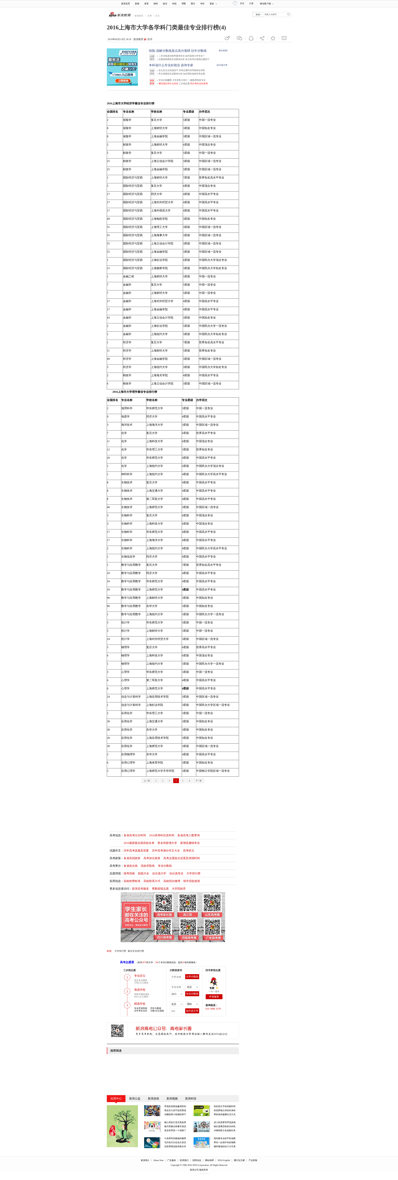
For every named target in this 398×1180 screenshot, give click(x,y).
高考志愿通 (127, 962)
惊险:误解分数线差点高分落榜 (169, 50)
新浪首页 (125, 3)
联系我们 (184, 1160)
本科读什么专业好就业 (164, 65)
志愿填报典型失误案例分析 (172, 59)
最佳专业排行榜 (136, 951)
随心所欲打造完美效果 (175, 1122)
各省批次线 (131, 865)
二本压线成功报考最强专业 (172, 56)
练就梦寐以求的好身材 (225, 1110)
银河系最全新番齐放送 (175, 1126)
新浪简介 (145, 1160)
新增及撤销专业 (190, 843)
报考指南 (129, 873)
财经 (156, 3)
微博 (149, 39)
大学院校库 (179, 888)
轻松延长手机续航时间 (225, 1106)
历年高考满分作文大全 (166, 850)
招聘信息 (196, 1160)
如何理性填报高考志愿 (194, 74)
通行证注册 (239, 1160)
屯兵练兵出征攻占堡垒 (175, 1142)
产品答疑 (253, 1160)
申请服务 (214, 996)
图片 (193, 3)
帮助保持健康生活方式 (225, 1114)
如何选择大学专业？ (195, 56)
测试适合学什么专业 (168, 83)
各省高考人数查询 (188, 835)
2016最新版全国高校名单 (139, 843)
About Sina (158, 1160)
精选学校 (139, 1003)
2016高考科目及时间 (161, 835)
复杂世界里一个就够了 (175, 1130)
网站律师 (209, 1160)
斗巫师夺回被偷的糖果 (175, 1138)
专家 (211, 988)
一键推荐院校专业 (197, 80)
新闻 (137, 3)
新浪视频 (172, 1098)
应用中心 (116, 1098)
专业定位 (139, 975)
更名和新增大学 (167, 843)
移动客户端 (265, 3)
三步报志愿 (184, 83)
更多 (212, 3)
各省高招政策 (132, 858)
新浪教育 (138, 16)
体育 (146, 3)
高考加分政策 (151, 858)
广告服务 (171, 1160)
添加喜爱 (273, 38)
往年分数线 (199, 50)
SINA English (224, 1160)
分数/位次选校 (157, 1011)
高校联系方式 (151, 881)
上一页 (147, 781)
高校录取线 (148, 865)
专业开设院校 (140, 1008)
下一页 (199, 781)
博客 (184, 3)
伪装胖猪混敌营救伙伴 (175, 1146)
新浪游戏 (153, 1098)
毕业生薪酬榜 (165, 80)
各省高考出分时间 (135, 835)
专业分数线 (165, 865)
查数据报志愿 (160, 888)
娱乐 (165, 3)
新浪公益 (134, 1098)
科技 (174, 3)
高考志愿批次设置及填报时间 (181, 858)
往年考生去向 (140, 1011)
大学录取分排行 (179, 80)
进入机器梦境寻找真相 (225, 1122)
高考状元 (188, 850)
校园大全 (143, 873)
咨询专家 (187, 65)
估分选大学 (222, 65)
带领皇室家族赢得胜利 (175, 1106)
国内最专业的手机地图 (225, 1138)
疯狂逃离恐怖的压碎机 (225, 1126)
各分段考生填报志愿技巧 (197, 59)
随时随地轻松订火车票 (225, 1146)
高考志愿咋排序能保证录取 (192, 70)
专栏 (202, 3)
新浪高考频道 (140, 888)
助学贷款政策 (191, 881)
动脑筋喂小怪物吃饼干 (175, 1114)
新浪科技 (190, 1098)
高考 (150, 16)
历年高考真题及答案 (136, 850)
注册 (251, 3)
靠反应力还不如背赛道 (175, 1110)
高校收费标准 (132, 881)
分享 (262, 38)
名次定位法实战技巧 (168, 70)
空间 (251, 38)
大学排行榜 (193, 873)
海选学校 (139, 989)
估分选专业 (176, 873)
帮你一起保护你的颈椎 (225, 1142)
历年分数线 (155, 1008)
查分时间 (223, 50)
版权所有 (203, 1170)
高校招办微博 (171, 881)
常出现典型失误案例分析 (171, 74)
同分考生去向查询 (199, 83)
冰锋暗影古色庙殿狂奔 (225, 1130)
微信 (239, 38)
